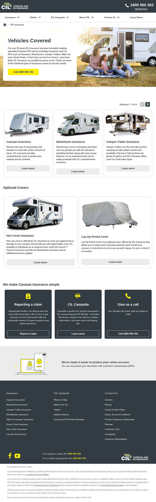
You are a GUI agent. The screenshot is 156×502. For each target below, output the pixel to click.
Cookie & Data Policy (115, 409)
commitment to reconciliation (37, 475)
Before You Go (61, 404)
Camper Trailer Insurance (18, 409)
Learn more (78, 333)
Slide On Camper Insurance (19, 419)
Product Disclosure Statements (120, 419)
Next (147, 104)
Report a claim (28, 333)
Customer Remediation (116, 439)
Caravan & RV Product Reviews (69, 419)
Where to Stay (60, 400)
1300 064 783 (79, 458)
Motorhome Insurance (17, 404)
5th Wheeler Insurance (17, 414)
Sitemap (109, 424)
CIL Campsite (61, 393)
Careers (109, 400)
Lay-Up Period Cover (16, 434)
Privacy (108, 404)
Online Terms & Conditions (117, 414)
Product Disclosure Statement (46, 485)
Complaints (110, 434)
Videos (57, 409)
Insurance (12, 393)
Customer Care (112, 429)
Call (23, 72)
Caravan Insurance (15, 400)
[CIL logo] (15, 5)
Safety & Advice (61, 414)
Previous (142, 104)
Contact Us (111, 393)
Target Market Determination (112, 485)
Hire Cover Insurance (16, 429)
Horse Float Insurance (17, 424)
